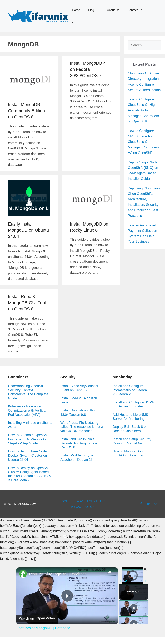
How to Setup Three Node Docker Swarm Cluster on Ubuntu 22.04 (27, 455)
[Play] (121, 581)
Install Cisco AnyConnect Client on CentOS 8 (79, 388)
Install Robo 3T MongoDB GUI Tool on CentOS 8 (27, 302)
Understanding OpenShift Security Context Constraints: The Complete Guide (28, 392)
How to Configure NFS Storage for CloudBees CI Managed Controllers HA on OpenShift (143, 142)
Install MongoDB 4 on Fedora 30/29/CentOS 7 (88, 69)
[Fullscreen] (144, 581)
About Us (113, 10)
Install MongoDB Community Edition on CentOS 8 (26, 111)
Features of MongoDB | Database (57, 573)
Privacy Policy (82, 506)
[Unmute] (125, 581)
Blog (91, 10)
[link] (23, 574)
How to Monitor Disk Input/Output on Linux (129, 453)
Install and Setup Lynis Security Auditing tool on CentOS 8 (78, 443)
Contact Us (134, 10)
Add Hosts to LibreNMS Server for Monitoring (130, 417)
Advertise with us (91, 501)
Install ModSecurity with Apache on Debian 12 (78, 457)
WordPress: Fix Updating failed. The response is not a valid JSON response (81, 427)
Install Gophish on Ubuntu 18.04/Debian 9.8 (79, 412)
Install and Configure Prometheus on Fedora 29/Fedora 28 (130, 390)
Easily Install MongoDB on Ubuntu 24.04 (28, 230)
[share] (109, 572)
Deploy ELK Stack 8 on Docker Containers (130, 429)
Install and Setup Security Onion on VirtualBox (132, 441)
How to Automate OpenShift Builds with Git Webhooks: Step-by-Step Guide (29, 439)
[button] (73, 22)
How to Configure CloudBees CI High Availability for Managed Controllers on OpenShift (143, 110)
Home (76, 10)
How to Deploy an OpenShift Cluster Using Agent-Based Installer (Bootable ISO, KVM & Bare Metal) (30, 474)
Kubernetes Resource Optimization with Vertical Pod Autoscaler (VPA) (27, 410)
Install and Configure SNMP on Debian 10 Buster (133, 404)
